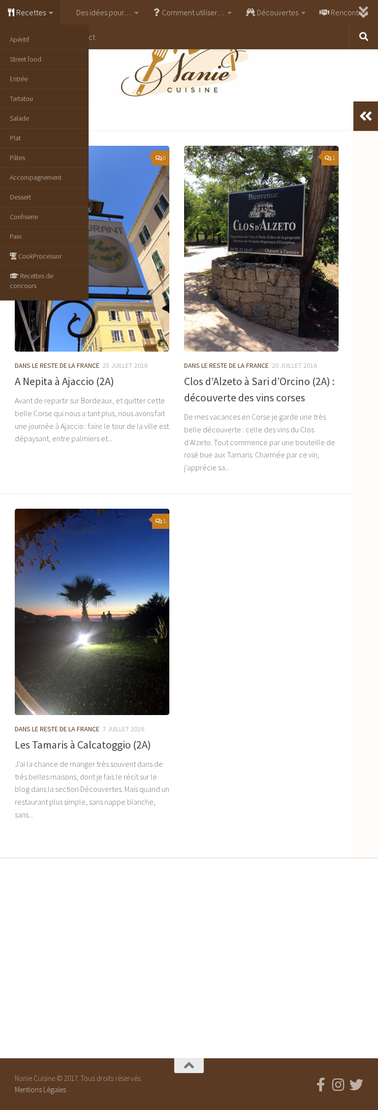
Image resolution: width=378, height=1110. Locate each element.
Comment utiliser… (192, 12)
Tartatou (21, 98)
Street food (25, 59)
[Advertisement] (189, 956)
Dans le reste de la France (57, 365)
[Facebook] (321, 1085)
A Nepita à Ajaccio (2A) (64, 381)
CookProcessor (39, 256)
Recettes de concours (31, 280)
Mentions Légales (40, 1089)
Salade (19, 118)
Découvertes (276, 12)
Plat (15, 137)
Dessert (20, 197)
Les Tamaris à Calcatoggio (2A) (83, 744)
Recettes (30, 12)
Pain (16, 236)
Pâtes (17, 157)
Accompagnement (36, 177)
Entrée (19, 78)
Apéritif (20, 39)
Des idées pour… (103, 12)
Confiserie (24, 216)
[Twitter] (356, 1085)
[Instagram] (339, 1085)
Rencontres (348, 12)
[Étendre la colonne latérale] (365, 116)
